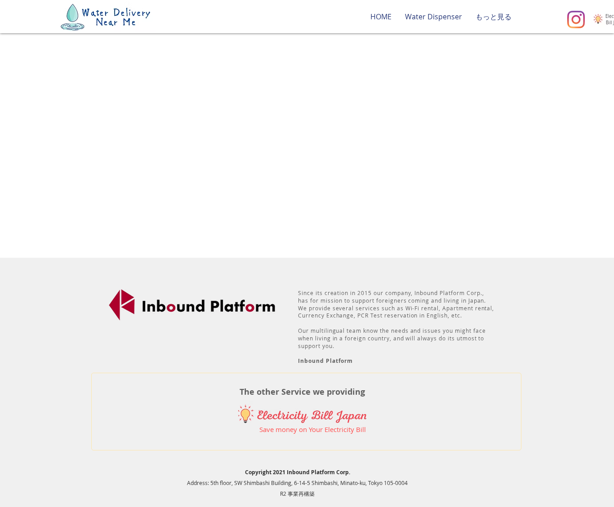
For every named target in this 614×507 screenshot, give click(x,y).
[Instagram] (576, 19)
